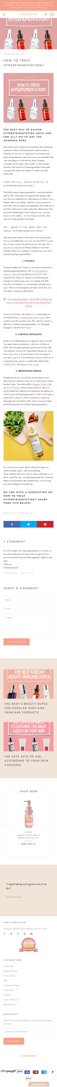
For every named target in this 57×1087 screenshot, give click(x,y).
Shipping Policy (10, 970)
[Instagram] (18, 933)
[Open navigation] (4, 14)
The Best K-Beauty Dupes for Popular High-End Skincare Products (26, 708)
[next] (51, 824)
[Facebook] (5, 933)
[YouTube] (31, 933)
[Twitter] (11, 933)
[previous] (5, 824)
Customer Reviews (11, 985)
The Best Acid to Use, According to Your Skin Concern (27, 761)
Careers (7, 994)
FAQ (5, 980)
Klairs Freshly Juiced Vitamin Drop (29, 317)
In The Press (9, 990)
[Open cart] (53, 14)
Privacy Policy (10, 975)
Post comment (16, 642)
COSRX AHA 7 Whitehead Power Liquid (21, 364)
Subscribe (14, 1041)
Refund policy (9, 1004)
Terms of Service (11, 999)
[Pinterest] (25, 933)
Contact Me (8, 966)
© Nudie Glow (28, 1056)
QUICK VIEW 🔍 (28, 844)
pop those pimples (12, 247)
